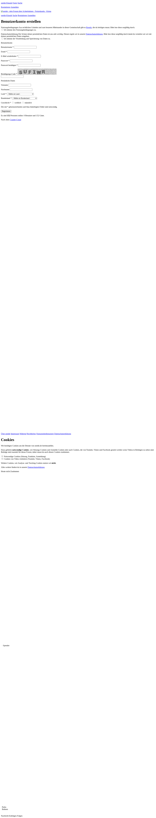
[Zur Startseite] (26, 11)
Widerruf (23, 434)
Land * (3, 94)
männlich (28, 103)
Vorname (4, 85)
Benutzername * (7, 47)
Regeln (89, 27)
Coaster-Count (15, 120)
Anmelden (15, 7)
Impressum (15, 434)
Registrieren (5, 7)
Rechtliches (31, 434)
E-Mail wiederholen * (9, 56)
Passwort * (5, 61)
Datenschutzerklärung (9, 34)
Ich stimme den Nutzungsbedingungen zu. (20, 30)
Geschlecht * (6, 103)
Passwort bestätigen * (9, 65)
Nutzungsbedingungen (9, 27)
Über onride (5, 434)
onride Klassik (6, 3)
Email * (4, 52)
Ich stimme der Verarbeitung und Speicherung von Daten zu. (27, 39)
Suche (20, 3)
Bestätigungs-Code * (9, 74)
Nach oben (5, 120)
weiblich (18, 103)
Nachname (5, 89)
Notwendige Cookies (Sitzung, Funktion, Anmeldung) (25, 456)
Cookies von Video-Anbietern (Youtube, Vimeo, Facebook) (27, 459)
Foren (15, 3)
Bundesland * (6, 98)
